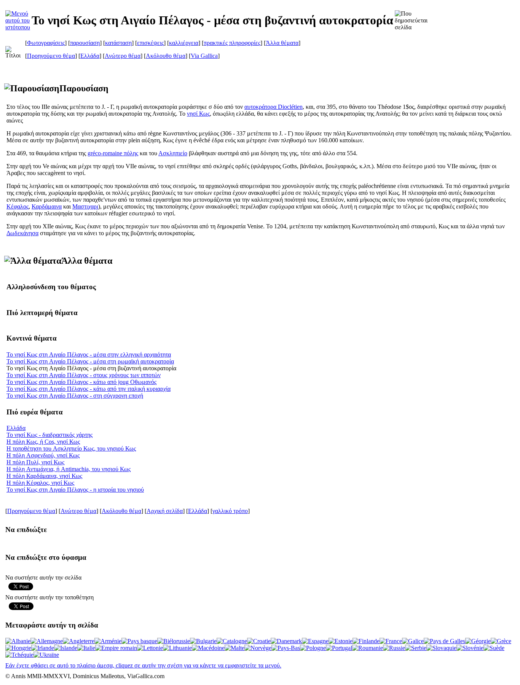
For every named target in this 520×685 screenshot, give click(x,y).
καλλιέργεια (183, 43)
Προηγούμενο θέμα (51, 56)
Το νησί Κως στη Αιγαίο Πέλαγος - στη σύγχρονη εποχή (74, 395)
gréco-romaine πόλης (113, 153)
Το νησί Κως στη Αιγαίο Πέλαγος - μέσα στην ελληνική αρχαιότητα (88, 354)
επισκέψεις (150, 43)
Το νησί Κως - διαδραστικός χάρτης (49, 435)
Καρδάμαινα (47, 206)
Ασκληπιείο (172, 153)
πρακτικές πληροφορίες (232, 43)
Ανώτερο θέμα (122, 56)
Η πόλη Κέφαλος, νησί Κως (40, 483)
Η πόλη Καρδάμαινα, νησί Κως (44, 476)
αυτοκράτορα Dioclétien (273, 107)
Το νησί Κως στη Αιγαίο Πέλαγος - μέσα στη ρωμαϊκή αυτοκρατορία (90, 361)
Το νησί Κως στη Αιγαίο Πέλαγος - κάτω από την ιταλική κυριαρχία (88, 389)
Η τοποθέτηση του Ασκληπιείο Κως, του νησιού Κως (71, 448)
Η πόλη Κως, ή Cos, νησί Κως (43, 441)
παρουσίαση (85, 43)
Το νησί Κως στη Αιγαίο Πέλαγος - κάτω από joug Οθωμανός (81, 382)
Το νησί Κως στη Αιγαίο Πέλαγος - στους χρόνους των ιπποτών (83, 375)
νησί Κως (198, 113)
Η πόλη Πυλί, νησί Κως (35, 462)
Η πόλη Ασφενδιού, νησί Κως (43, 455)
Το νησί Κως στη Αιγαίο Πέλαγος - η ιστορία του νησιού (75, 489)
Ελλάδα (89, 56)
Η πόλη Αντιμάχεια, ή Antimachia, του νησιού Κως (68, 469)
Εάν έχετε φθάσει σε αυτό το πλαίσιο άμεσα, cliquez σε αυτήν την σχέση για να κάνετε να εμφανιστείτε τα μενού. (143, 665)
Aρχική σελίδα (165, 511)
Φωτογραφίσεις (46, 43)
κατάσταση (118, 43)
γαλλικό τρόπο (230, 511)
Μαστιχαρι (85, 206)
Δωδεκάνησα (22, 233)
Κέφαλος (17, 206)
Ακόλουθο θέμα (165, 56)
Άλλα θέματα (282, 43)
